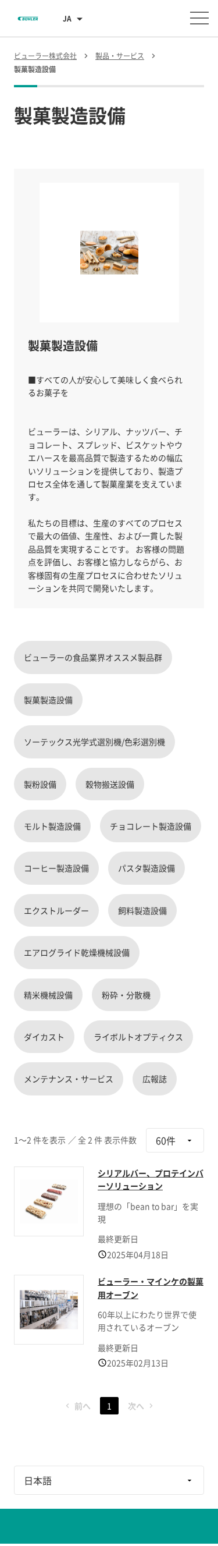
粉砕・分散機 (126, 995)
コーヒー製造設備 (56, 868)
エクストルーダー (56, 910)
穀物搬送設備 (109, 784)
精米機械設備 (48, 995)
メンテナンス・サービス (68, 1078)
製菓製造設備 (48, 699)
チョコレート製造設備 (150, 826)
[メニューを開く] (199, 18)
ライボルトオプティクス (138, 1037)
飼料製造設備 (142, 910)
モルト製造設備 (52, 826)
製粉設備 (40, 784)
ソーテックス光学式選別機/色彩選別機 (94, 741)
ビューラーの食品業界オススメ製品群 (93, 657)
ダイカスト (44, 1037)
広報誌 (154, 1078)
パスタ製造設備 (146, 868)
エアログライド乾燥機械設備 (77, 952)
